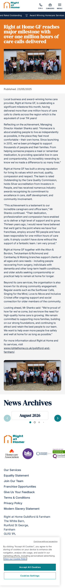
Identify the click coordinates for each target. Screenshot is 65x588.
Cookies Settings (29, 575)
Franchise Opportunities (20, 486)
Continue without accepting (45, 541)
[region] (30, 561)
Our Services (12, 470)
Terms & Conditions (17, 497)
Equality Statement (16, 475)
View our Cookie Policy (15, 559)
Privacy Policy (13, 503)
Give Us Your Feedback (19, 492)
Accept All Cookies (30, 567)
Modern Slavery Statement (21, 508)
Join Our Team (13, 481)
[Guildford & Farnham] (12, 5)
